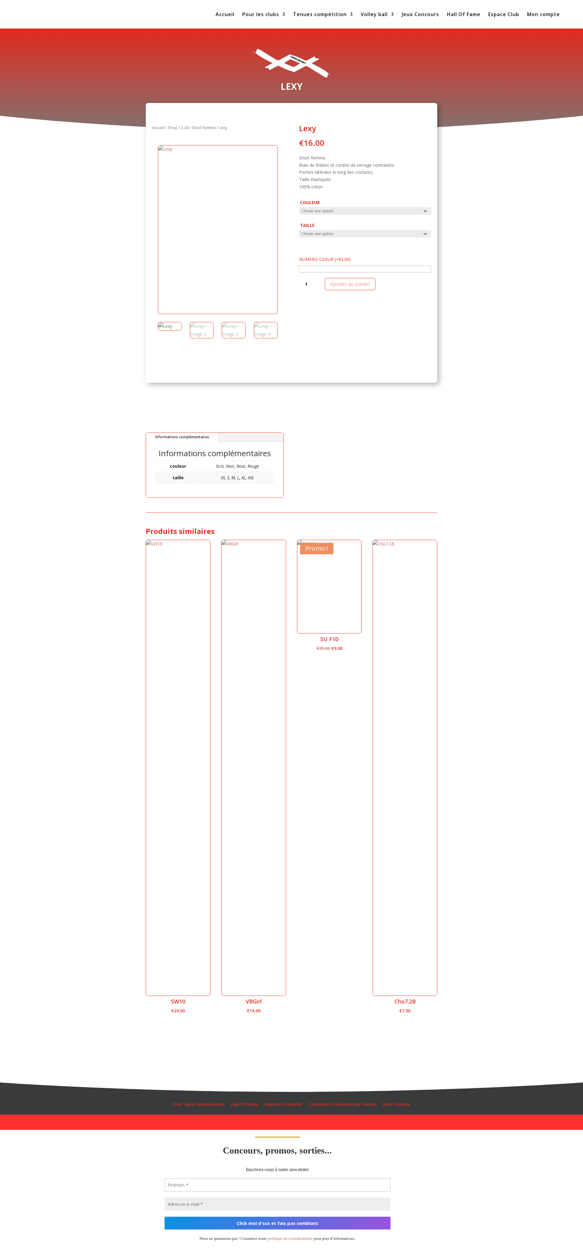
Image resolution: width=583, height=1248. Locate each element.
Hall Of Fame (463, 15)
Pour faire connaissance (198, 1104)
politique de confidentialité (290, 1238)
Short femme (204, 127)
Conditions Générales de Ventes (342, 1104)
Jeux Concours (420, 15)
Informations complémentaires (182, 436)
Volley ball (374, 15)
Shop (173, 127)
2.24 (184, 127)
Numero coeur (325, 259)
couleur (310, 202)
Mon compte (543, 15)
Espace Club (503, 15)
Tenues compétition (320, 15)
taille (307, 225)
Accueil (225, 15)
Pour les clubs (260, 15)
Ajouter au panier (350, 284)
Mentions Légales (283, 1104)
